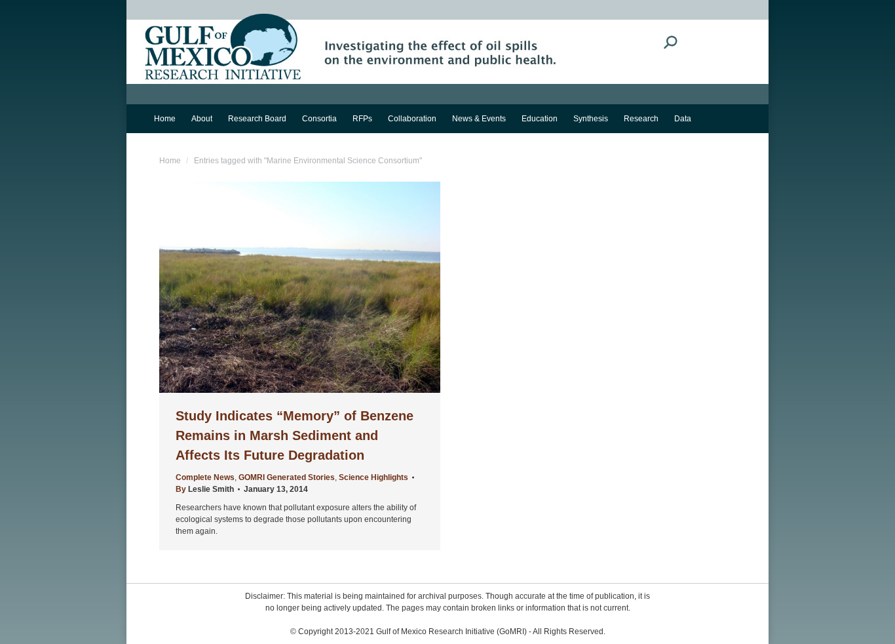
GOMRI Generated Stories (286, 477)
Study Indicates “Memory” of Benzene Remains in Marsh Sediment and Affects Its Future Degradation (294, 435)
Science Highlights (373, 477)
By (205, 489)
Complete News (205, 477)
